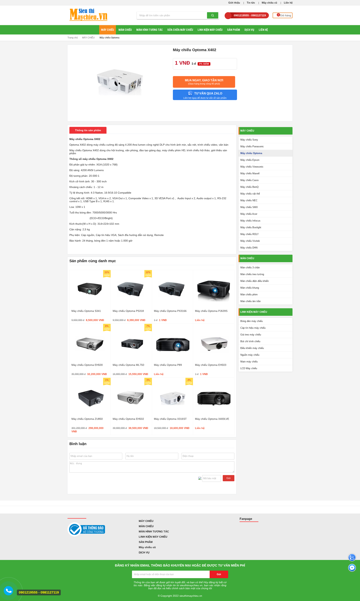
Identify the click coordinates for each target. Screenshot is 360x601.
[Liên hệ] (9, 592)
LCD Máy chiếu (248, 368)
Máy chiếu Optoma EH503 (210, 364)
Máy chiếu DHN (248, 247)
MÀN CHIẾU (125, 29)
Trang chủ (73, 37)
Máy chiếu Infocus (250, 220)
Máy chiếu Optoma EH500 (87, 364)
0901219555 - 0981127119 (250, 15)
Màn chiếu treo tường (252, 274)
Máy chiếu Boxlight (250, 227)
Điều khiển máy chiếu (252, 348)
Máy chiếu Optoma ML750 (128, 364)
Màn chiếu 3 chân (250, 267)
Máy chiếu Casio (249, 180)
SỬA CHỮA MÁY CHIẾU (180, 29)
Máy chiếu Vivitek (250, 241)
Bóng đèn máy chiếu (251, 321)
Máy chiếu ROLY (249, 234)
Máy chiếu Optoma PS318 (128, 310)
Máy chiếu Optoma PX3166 (170, 310)
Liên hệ (288, 2)
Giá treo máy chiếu (250, 334)
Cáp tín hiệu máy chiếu (253, 327)
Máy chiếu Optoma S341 (86, 310)
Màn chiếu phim (249, 294)
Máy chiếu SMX (249, 207)
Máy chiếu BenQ (249, 187)
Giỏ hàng (284, 15)
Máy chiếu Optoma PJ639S (211, 310)
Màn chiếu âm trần (250, 301)
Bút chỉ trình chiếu (250, 341)
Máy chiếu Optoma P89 (168, 364)
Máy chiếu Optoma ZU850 (87, 418)
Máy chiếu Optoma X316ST (170, 418)
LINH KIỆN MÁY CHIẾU (210, 29)
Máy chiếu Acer (248, 214)
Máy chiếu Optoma (109, 37)
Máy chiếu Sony (249, 139)
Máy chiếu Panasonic (252, 146)
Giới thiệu (234, 2)
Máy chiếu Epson (249, 160)
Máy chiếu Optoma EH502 (128, 418)
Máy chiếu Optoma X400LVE (212, 418)
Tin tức (251, 2)
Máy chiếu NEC (248, 200)
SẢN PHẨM (233, 29)
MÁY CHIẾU (107, 29)
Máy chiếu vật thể (250, 193)
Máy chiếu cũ (269, 2)
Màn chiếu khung (249, 287)
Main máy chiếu (249, 361)
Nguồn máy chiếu (249, 354)
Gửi (228, 478)
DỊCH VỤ (249, 29)
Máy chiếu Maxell (250, 173)
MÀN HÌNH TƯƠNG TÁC (149, 29)
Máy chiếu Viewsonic (251, 166)
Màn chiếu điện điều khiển (254, 281)
